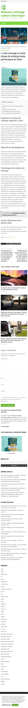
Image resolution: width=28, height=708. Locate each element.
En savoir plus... (12, 453)
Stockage (3, 666)
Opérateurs (4, 619)
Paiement (3, 621)
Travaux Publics (5, 674)
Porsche (3, 629)
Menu (4, 23)
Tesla (2, 669)
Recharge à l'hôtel (5, 639)
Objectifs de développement (9, 109)
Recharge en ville (5, 649)
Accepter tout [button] (15, 705)
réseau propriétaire (15, 243)
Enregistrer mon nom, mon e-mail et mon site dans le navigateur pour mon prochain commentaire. (13, 399)
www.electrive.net (9, 237)
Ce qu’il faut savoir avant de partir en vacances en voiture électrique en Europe (13, 288)
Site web (3, 391)
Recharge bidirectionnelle (7, 641)
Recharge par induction (7, 651)
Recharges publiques (6, 656)
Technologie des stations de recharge (11, 111)
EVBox (2, 601)
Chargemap (4, 581)
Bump (2, 579)
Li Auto (8, 243)
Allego (2, 571)
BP (1, 576)
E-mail (3, 384)
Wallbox (3, 681)
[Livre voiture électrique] (13, 77)
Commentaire (4, 358)
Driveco (3, 586)
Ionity (2, 614)
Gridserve (3, 609)
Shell (2, 664)
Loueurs (3, 616)
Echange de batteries (6, 589)
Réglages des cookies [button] (6, 705)
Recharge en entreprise (7, 646)
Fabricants (3, 604)
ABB (2, 569)
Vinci (2, 676)
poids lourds (4, 626)
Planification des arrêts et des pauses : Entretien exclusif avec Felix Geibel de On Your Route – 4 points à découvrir (14, 314)
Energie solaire (4, 596)
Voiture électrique (5, 679)
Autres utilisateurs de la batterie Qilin (11, 113)
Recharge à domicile (6, 636)
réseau (2, 659)
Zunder (2, 684)
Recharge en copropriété (7, 644)
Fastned (3, 606)
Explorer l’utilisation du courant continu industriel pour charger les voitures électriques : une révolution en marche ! (13, 340)
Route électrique (5, 661)
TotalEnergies (4, 671)
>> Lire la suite (5, 426)
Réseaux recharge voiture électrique (13, 13)
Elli (1, 594)
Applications (4, 574)
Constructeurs (4, 584)
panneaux (3, 624)
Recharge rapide (5, 50)
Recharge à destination (7, 634)
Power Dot (3, 631)
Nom (2, 378)
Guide (2, 611)
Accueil (2, 46)
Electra (2, 591)
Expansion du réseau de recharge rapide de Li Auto (13, 106)
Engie (2, 599)
